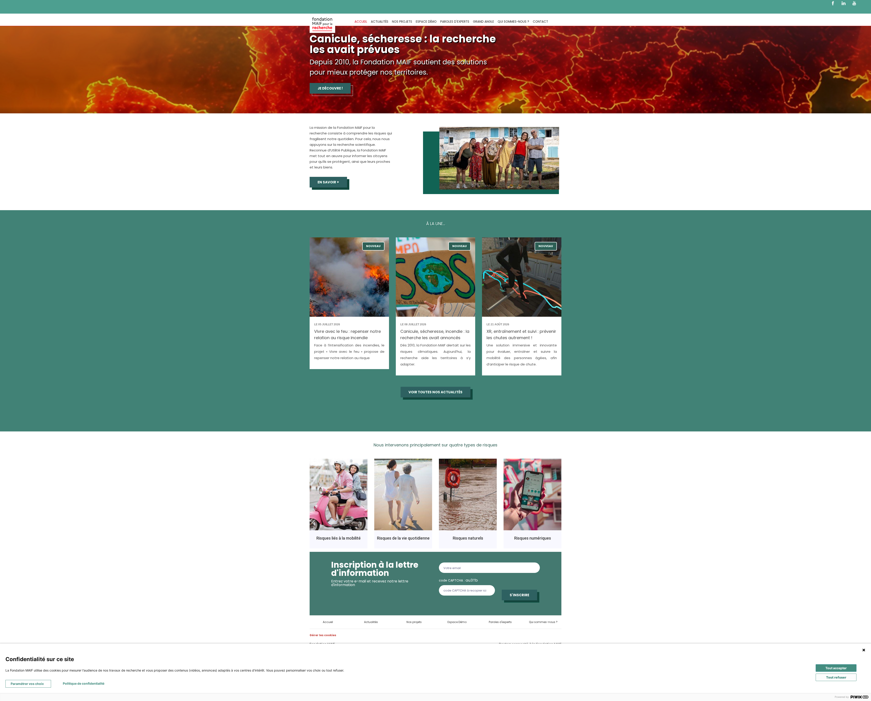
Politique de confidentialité (83, 683)
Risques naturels (468, 538)
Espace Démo (426, 21)
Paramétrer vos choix (27, 684)
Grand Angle (483, 21)
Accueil (361, 21)
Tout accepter (836, 668)
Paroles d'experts (454, 21)
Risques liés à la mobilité (338, 538)
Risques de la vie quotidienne (403, 538)
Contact (540, 21)
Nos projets (402, 21)
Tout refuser (836, 677)
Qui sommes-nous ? (513, 21)
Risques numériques (532, 538)
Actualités (379, 21)
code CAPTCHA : (458, 580)
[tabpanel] (435, 56)
